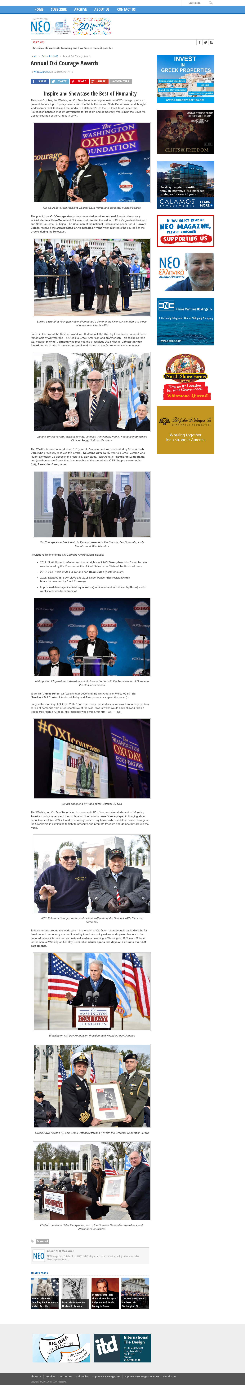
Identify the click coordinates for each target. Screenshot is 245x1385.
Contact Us (126, 9)
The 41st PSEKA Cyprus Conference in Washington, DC (133, 1302)
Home (38, 9)
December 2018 (50, 56)
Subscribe (59, 9)
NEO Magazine (42, 72)
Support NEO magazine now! (141, 1376)
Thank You (169, 1376)
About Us (101, 9)
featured (42, 1241)
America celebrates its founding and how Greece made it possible (73, 48)
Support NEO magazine (106, 1376)
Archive (80, 9)
